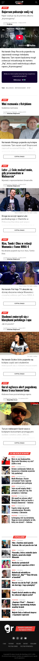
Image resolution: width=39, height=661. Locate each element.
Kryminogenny (20, 88)
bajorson (10, 88)
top (29, 88)
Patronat (11, 644)
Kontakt (25, 644)
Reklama (18, 644)
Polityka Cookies (13, 646)
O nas (4, 644)
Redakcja (9, 24)
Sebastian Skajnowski (13, 113)
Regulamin (33, 644)
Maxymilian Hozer (12, 400)
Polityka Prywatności (26, 646)
